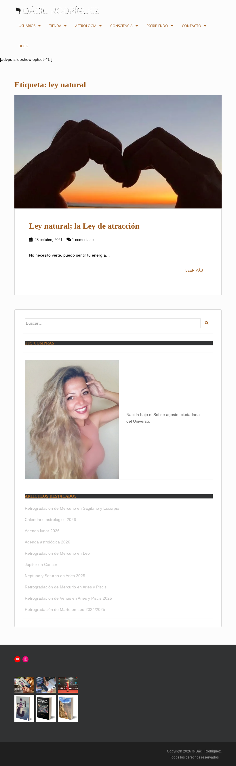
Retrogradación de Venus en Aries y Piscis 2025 (68, 598)
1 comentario (83, 240)
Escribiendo (157, 25)
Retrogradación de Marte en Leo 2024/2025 (65, 609)
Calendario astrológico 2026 (50, 519)
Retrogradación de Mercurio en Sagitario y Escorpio (72, 508)
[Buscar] (207, 323)
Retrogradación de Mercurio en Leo (57, 553)
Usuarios (27, 25)
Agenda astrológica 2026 (47, 542)
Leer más (194, 270)
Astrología (85, 25)
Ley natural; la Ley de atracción (84, 225)
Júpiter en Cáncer (41, 564)
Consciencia (121, 25)
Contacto (191, 25)
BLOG (23, 46)
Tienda (55, 25)
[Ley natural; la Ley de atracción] (118, 152)
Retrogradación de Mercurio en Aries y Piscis (65, 587)
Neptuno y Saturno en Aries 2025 (55, 575)
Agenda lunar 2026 (42, 530)
